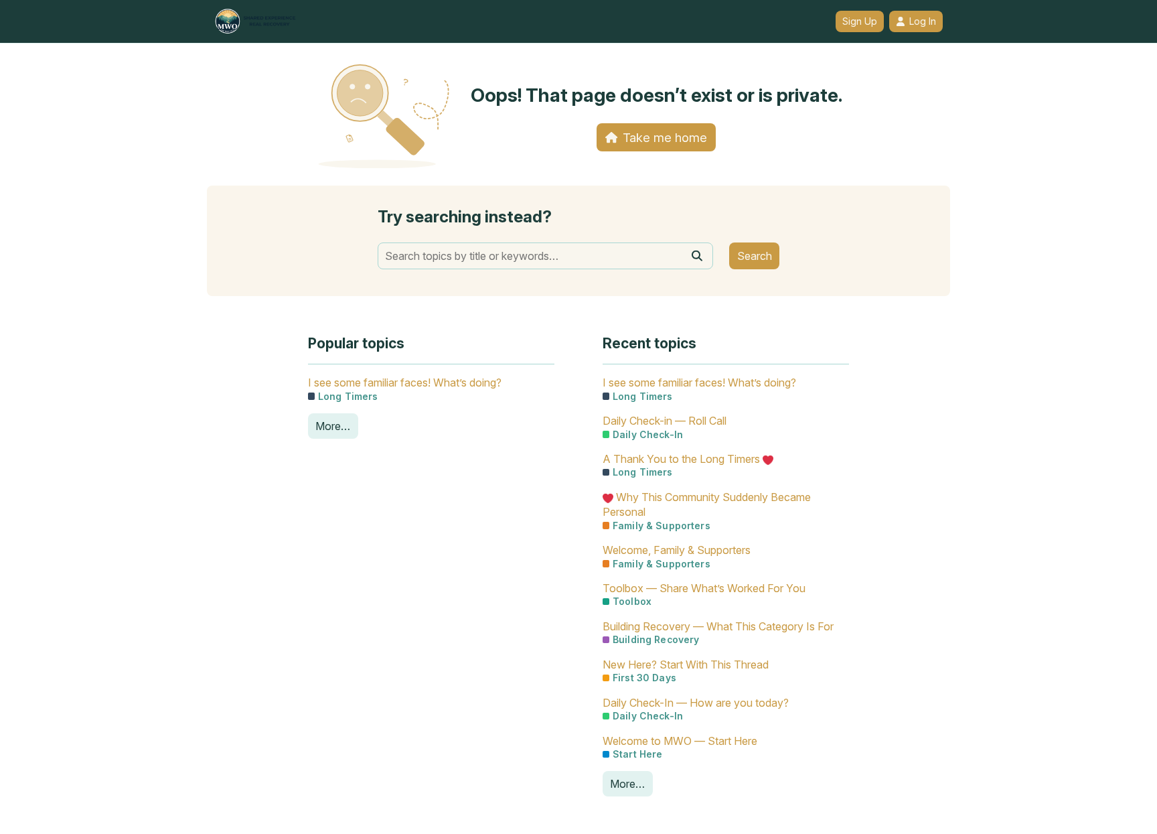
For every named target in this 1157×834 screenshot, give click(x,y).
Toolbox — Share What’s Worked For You (704, 588)
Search (754, 256)
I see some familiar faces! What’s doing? (405, 382)
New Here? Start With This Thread (686, 664)
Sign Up (859, 21)
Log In (922, 21)
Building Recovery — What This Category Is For (718, 626)
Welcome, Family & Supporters (677, 550)
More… (332, 426)
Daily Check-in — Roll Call (664, 420)
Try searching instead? (465, 216)
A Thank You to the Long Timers (683, 459)
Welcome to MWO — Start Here (680, 741)
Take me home (665, 137)
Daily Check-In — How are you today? (696, 702)
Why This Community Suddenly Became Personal (707, 504)
